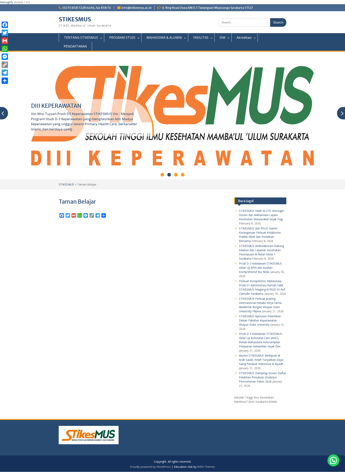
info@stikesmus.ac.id (136, 8)
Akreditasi (244, 37)
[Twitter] (5, 33)
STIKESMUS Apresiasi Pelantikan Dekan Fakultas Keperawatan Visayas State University (260, 320)
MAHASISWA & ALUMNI (164, 37)
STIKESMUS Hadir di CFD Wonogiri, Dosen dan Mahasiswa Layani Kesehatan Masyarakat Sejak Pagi (262, 215)
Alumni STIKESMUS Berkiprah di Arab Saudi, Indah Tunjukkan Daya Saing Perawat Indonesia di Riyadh (261, 360)
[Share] (5, 81)
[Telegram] (5, 73)
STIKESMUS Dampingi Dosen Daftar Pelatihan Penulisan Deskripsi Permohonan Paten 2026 (262, 377)
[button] (333, 460)
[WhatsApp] (5, 49)
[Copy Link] (5, 65)
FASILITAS (200, 37)
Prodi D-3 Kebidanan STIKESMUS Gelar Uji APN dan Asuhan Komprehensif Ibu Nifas (260, 268)
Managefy (7, 2)
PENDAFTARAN (75, 46)
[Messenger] (5, 57)
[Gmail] (5, 41)
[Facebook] (5, 25)
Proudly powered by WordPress (150, 467)
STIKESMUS (75, 19)
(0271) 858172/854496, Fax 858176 (86, 8)
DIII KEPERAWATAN (56, 105)
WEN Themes (206, 467)
